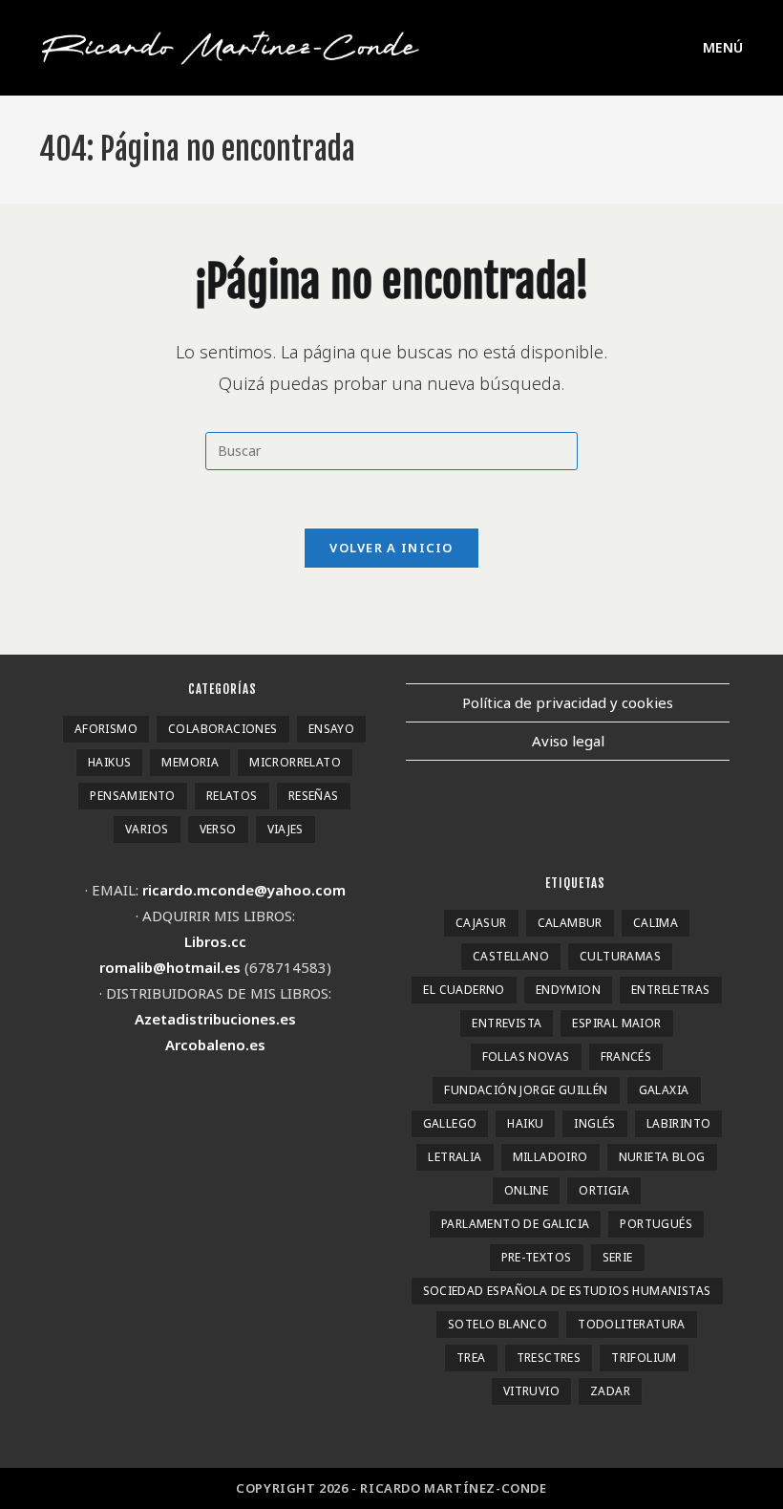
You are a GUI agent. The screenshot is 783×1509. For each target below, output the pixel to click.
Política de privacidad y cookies (567, 702)
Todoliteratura (632, 1324)
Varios (146, 829)
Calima (655, 923)
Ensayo (331, 729)
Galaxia (664, 1090)
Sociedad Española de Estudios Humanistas (567, 1291)
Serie (618, 1257)
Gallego (450, 1123)
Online (526, 1190)
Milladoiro (550, 1157)
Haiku (525, 1123)
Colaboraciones (223, 729)
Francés (626, 1056)
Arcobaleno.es (215, 1044)
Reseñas (313, 795)
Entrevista (506, 1023)
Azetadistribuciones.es (215, 1018)
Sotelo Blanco (497, 1324)
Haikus (109, 762)
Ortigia (604, 1190)
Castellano (511, 956)
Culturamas (620, 956)
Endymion (568, 989)
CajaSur (481, 923)
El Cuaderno (463, 989)
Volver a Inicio (391, 547)
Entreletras (670, 989)
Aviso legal (568, 740)
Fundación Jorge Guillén (525, 1090)
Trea (471, 1357)
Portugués (656, 1224)
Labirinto (678, 1123)
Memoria (190, 762)
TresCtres (549, 1357)
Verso (218, 829)
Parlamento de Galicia (515, 1224)
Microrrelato (295, 762)
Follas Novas (526, 1056)
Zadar (610, 1391)
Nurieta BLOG (662, 1157)
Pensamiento (132, 795)
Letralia (454, 1157)
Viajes (285, 829)
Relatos (232, 795)
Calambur (570, 923)
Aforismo (106, 729)
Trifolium (644, 1357)
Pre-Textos (536, 1257)
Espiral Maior (616, 1023)
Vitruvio (531, 1391)
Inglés (594, 1123)
